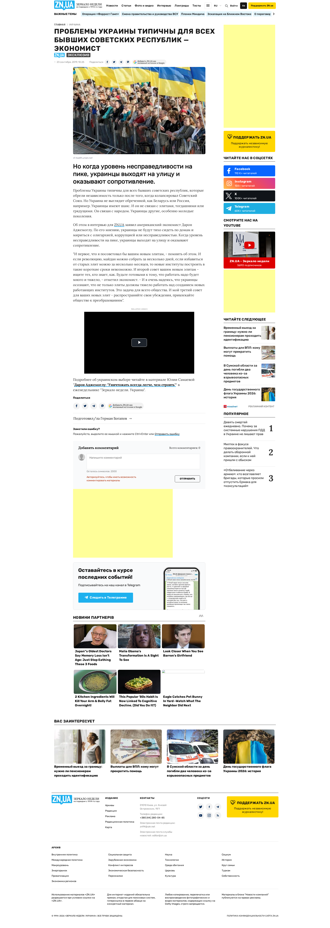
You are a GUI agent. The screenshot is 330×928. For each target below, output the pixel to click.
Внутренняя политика (65, 854)
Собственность (231, 875)
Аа (243, 5)
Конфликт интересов (120, 865)
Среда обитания (174, 865)
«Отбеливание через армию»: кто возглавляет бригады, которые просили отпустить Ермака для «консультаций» (244, 478)
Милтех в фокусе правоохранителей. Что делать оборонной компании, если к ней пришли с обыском (241, 452)
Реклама (110, 816)
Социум (226, 854)
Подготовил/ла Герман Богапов (100, 418)
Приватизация (60, 875)
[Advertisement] (123, 523)
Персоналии (115, 875)
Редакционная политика (119, 821)
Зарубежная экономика (122, 859)
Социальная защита (120, 854)
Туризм (226, 870)
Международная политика (67, 859)
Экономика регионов (64, 881)
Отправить (187, 478)
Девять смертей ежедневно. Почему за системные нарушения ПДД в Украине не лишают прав (244, 428)
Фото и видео (144, 5)
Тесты (196, 5)
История (227, 859)
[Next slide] (273, 14)
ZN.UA (119, 225)
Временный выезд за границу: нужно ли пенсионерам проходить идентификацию (242, 333)
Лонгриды (182, 5)
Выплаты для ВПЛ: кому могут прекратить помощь (242, 351)
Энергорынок (59, 870)
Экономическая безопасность (126, 870)
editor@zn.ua (159, 835)
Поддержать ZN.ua (262, 5)
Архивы (109, 805)
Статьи (126, 5)
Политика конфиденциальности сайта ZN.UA (252, 916)
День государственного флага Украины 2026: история (242, 393)
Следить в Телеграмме (108, 597)
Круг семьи (228, 865)
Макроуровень (60, 865)
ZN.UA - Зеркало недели (249, 261)
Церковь (170, 870)
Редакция (111, 810)
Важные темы (65, 14)
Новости (112, 5)
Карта (108, 827)
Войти (234, 5)
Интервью (164, 5)
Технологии (172, 859)
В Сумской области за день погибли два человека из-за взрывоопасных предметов (240, 373)
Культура (170, 875)
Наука (168, 854)
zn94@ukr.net (147, 826)
